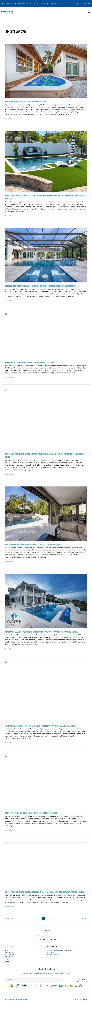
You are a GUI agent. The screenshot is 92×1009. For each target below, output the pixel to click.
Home (6, 950)
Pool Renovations (9, 956)
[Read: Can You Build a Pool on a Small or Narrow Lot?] (46, 71)
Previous (8, 918)
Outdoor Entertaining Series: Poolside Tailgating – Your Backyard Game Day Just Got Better (45, 891)
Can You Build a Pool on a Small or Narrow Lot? (25, 101)
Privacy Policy (78, 999)
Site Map (85, 999)
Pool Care (7, 960)
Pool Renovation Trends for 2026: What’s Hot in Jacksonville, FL (33, 544)
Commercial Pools (9, 954)
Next (85, 918)
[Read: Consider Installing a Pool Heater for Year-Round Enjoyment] (46, 782)
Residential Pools (9, 952)
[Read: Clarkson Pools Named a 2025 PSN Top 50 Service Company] (46, 336)
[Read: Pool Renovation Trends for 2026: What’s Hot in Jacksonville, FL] (46, 513)
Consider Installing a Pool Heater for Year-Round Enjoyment (31, 813)
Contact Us (7, 961)
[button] (89, 12)
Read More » (9, 119)
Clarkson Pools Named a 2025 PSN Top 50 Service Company (30, 362)
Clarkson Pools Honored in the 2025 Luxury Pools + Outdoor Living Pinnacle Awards (41, 631)
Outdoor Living (8, 958)
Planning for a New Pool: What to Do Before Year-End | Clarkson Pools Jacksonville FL (42, 286)
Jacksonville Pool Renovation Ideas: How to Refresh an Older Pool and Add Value (40, 725)
